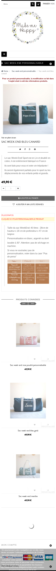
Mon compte (9, 545)
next (32, 303)
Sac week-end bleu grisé (28, 430)
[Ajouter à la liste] (34, 359)
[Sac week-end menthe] (28, 466)
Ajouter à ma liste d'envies (30, 204)
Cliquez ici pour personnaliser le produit (22, 219)
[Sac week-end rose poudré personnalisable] (28, 335)
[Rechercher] (32, 4)
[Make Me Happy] (28, 28)
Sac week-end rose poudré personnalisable (28, 365)
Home (5, 71)
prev (23, 303)
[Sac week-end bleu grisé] (28, 400)
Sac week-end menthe (28, 496)
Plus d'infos (7, 215)
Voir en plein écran (8, 138)
